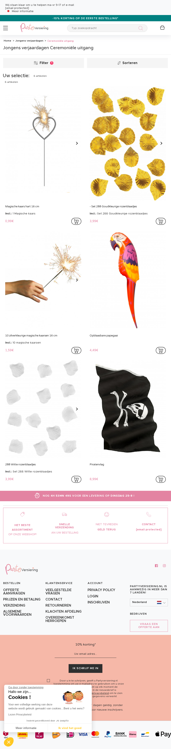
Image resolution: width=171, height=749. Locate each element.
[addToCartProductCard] (76, 221)
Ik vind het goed (70, 728)
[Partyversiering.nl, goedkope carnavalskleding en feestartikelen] (34, 25)
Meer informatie (23, 11)
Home (7, 40)
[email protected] (17, 8)
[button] (149, 602)
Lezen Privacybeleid (19, 714)
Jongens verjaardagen (29, 40)
